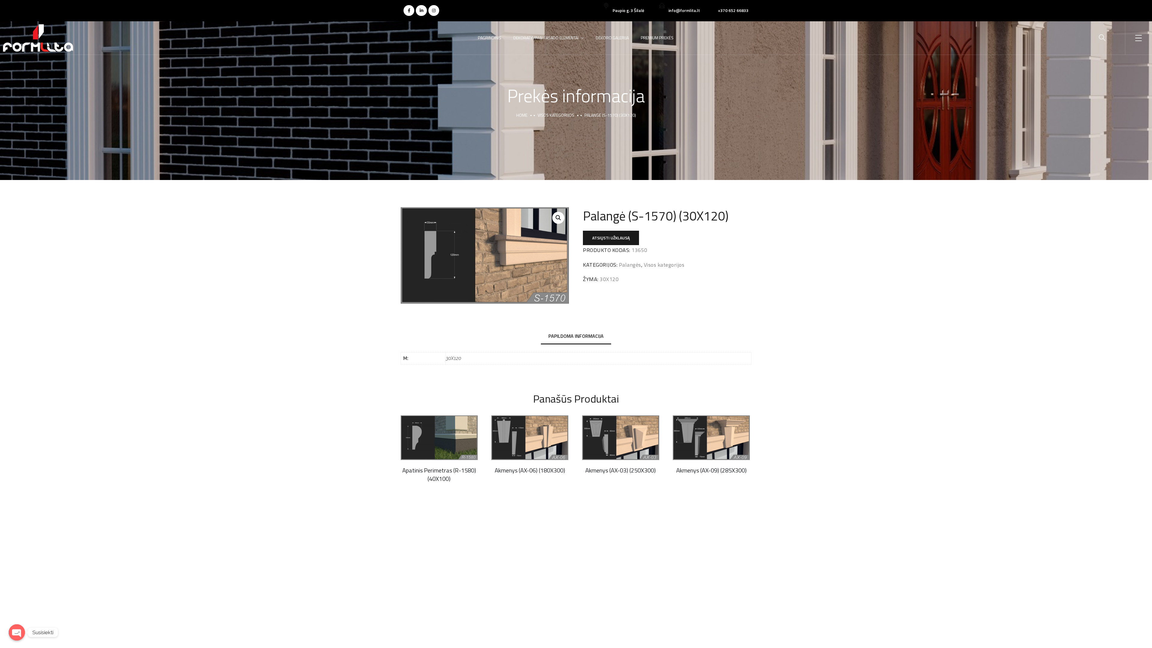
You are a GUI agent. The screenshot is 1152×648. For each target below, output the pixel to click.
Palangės (630, 265)
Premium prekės (657, 37)
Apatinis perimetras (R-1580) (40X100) (439, 474)
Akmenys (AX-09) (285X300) (711, 470)
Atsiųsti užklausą (611, 238)
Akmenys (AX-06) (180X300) (530, 470)
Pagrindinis (489, 37)
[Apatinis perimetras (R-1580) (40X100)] (439, 437)
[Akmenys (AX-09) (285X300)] (711, 437)
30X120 (609, 279)
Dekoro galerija (612, 37)
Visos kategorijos (556, 115)
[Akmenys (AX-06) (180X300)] (529, 437)
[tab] (576, 336)
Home (521, 115)
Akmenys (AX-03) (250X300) (620, 470)
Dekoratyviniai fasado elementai (546, 37)
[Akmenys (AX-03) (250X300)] (620, 437)
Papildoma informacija (576, 336)
